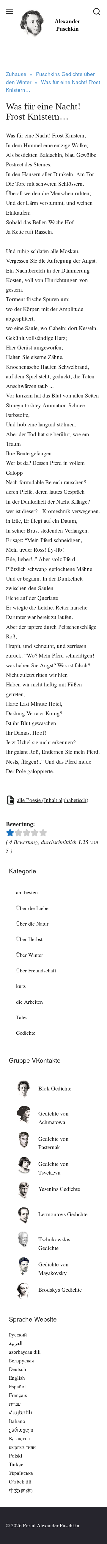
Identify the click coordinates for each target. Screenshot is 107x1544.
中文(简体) (21, 1490)
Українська (21, 1472)
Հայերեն (20, 1412)
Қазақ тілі (19, 1438)
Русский (18, 1334)
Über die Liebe (32, 908)
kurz (21, 985)
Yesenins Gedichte (59, 1188)
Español (17, 1386)
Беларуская (21, 1360)
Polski (15, 1455)
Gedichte (25, 1032)
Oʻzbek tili (20, 1481)
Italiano (17, 1421)
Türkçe (16, 1464)
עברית (15, 1403)
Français (18, 1395)
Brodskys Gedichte (60, 1289)
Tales (21, 1017)
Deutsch (17, 1369)
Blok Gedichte (54, 1088)
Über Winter (29, 954)
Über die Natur (32, 923)
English (17, 1377)
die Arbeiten (29, 1001)
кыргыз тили (22, 1447)
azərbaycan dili (25, 1351)
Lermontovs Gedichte (62, 1214)
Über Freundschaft (36, 970)
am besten (27, 892)
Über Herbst (29, 939)
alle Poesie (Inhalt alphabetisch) (52, 800)
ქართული (21, 1429)
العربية (16, 1343)
